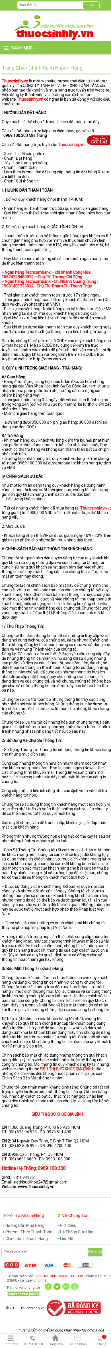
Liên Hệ (66, 1238)
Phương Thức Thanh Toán (28, 1232)
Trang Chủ (13, 68)
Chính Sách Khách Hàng (26, 1238)
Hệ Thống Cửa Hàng (78, 1232)
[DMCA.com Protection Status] (24, 1296)
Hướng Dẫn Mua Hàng (24, 1225)
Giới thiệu (68, 1225)
